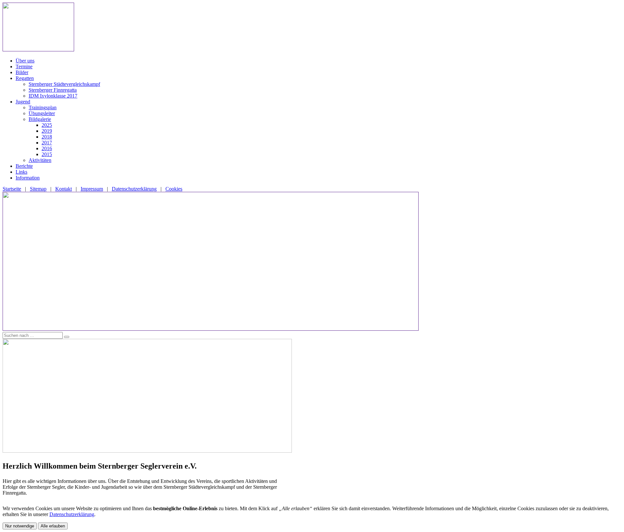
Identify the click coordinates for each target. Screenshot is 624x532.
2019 (47, 131)
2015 (47, 154)
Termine (24, 66)
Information (28, 177)
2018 (47, 137)
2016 (47, 148)
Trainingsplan (43, 107)
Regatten (25, 78)
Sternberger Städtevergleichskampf (64, 84)
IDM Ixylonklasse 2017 (53, 96)
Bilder (22, 72)
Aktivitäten (40, 160)
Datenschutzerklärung (134, 189)
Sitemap (38, 189)
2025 (47, 125)
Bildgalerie (40, 119)
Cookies (173, 189)
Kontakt (63, 189)
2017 (47, 142)
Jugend (23, 101)
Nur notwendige (19, 526)
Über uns (25, 60)
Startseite (12, 189)
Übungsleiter (42, 113)
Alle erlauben (53, 526)
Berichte (24, 166)
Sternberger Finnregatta (53, 90)
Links (21, 172)
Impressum (92, 189)
